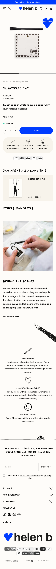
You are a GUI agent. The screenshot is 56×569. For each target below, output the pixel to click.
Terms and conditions (30, 475)
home (6, 81)
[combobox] (7, 522)
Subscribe (45, 467)
